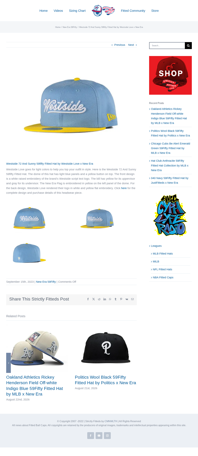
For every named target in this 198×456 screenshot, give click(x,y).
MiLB (156, 261)
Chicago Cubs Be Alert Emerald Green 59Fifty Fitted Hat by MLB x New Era (170, 148)
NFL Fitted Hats (162, 269)
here (124, 188)
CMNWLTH (111, 421)
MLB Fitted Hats (163, 253)
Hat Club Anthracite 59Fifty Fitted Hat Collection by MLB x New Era (169, 165)
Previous (119, 44)
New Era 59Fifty (46, 281)
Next (131, 44)
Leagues (156, 245)
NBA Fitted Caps (163, 277)
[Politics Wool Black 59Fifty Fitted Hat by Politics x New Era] (106, 325)
